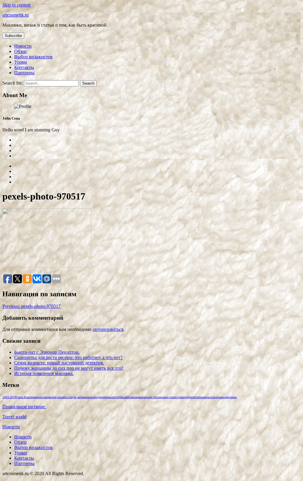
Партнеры (24, 72)
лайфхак (128, 397)
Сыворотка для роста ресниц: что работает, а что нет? (68, 357)
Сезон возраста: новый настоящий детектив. (59, 362)
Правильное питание (24, 406)
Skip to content (16, 4)
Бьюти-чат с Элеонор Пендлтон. (47, 352)
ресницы (231, 397)
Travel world (14, 416)
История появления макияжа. (44, 373)
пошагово (210, 397)
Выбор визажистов (33, 56)
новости (176, 397)
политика (198, 397)
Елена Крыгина (25, 397)
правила (221, 397)
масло (168, 397)
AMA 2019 (9, 397)
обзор (189, 397)
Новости (23, 46)
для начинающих (82, 397)
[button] (13, 36)
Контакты (24, 67)
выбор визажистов (60, 397)
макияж (138, 397)
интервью (107, 397)
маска (161, 397)
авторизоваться (108, 329)
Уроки (20, 62)
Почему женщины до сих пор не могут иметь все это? (68, 368)
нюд (183, 397)
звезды (97, 397)
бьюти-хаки (42, 397)
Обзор (20, 51)
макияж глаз (150, 397)
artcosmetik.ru (15, 14)
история (118, 397)
